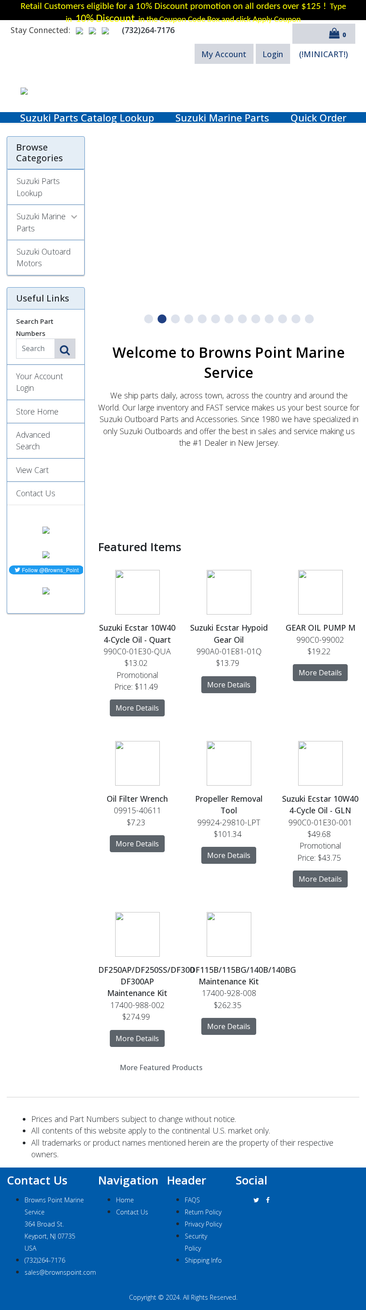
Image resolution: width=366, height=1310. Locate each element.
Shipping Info (203, 1260)
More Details (137, 708)
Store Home (37, 411)
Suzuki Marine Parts (222, 117)
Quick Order (318, 117)
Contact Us (35, 493)
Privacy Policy (203, 1224)
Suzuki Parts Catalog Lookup (87, 117)
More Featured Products (161, 1067)
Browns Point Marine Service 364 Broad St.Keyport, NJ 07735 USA (54, 1224)
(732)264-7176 (45, 1260)
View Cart (32, 470)
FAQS (192, 1200)
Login (272, 54)
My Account (223, 54)
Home (125, 1200)
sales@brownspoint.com (60, 1272)
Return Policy (203, 1212)
